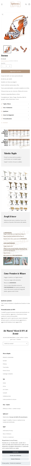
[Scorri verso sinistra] (1, 49)
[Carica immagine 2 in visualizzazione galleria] (15, 49)
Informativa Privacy (8, 430)
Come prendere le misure (9, 399)
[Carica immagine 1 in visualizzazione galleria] (7, 49)
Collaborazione (7, 396)
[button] (1, 4)
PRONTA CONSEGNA (8, 357)
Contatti (5, 393)
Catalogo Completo (8, 374)
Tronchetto (6, 367)
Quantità (3, 63)
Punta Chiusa (6, 370)
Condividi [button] (5, 122)
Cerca (4, 386)
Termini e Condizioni (8, 437)
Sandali (5, 360)
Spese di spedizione (5, 60)
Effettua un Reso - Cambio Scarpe (11, 408)
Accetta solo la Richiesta (15, 455)
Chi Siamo (5, 389)
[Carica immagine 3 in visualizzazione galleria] (23, 49)
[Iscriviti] (26, 343)
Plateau (5, 364)
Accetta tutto (15, 452)
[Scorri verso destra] (29, 49)
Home (4, 383)
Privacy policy (5, 463)
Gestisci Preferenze (15, 459)
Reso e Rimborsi (7, 434)
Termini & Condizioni (15, 463)
